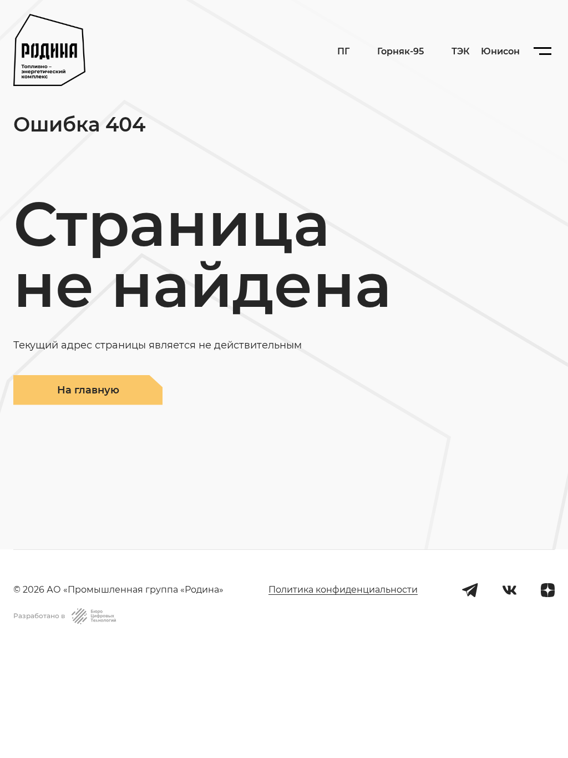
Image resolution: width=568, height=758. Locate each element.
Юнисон (500, 51)
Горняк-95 (400, 51)
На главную (88, 390)
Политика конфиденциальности (343, 589)
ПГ (343, 51)
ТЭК (461, 51)
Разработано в (39, 616)
